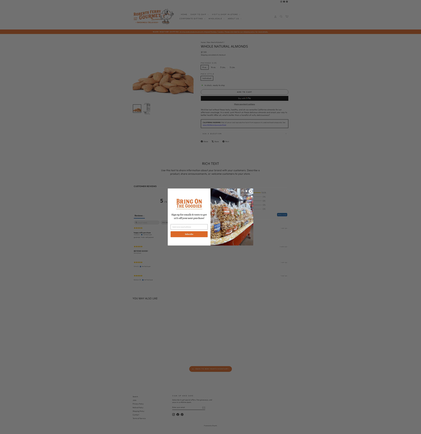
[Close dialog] (250, 191)
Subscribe (189, 234)
